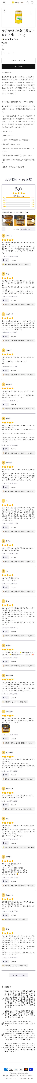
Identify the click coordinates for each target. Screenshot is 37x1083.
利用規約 (30, 1078)
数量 (3, 49)
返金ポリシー (30, 1075)
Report (13, 260)
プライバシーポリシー (12, 1078)
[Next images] (32, 220)
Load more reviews (18, 975)
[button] (4, 2)
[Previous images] (4, 220)
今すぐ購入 (18, 66)
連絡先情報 (23, 1078)
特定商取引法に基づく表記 (17, 1075)
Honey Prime (17, 1073)
